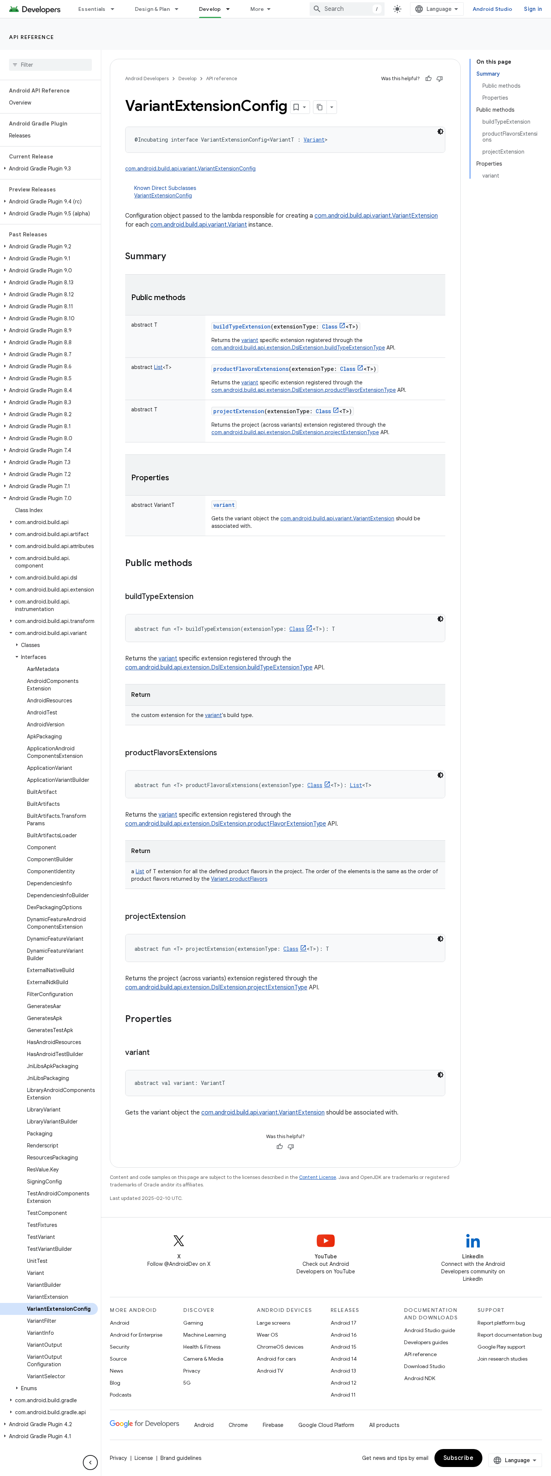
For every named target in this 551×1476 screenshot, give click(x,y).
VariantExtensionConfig (163, 195)
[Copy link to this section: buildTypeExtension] (200, 597)
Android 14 (344, 1358)
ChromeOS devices (280, 1346)
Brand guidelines (180, 1458)
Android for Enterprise (136, 1334)
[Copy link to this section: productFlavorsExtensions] (224, 753)
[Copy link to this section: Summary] (173, 256)
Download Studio (424, 1366)
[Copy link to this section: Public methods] (193, 298)
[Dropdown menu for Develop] (231, 9)
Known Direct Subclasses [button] (165, 192)
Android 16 (344, 1334)
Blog (115, 1382)
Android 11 (343, 1394)
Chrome (238, 1425)
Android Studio (492, 9)
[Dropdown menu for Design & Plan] (180, 9)
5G (187, 1382)
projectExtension (238, 411)
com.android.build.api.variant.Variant (198, 225)
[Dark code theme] (440, 131)
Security (119, 1346)
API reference (31, 37)
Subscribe (458, 1458)
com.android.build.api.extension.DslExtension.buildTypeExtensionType (298, 347)
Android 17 (343, 1322)
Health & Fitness (201, 1346)
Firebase (273, 1425)
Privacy (191, 1370)
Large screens (273, 1322)
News (116, 1370)
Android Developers (147, 78)
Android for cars (276, 1358)
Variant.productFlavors (239, 878)
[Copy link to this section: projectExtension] (193, 917)
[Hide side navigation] (90, 1462)
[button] (49, 169)
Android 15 (343, 1346)
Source (118, 1358)
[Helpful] (428, 78)
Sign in (533, 9)
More (257, 9)
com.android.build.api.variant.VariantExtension (376, 216)
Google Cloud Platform (326, 1425)
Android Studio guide (429, 1330)
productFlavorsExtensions (251, 368)
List (140, 871)
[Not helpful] (439, 78)
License (144, 1458)
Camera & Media (203, 1358)
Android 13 (343, 1370)
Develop (210, 9)
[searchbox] (50, 65)
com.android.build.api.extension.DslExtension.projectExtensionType (295, 432)
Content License (317, 1177)
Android (119, 1322)
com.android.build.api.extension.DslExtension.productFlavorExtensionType (303, 390)
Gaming (193, 1322)
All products (384, 1425)
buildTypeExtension (242, 326)
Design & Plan (152, 9)
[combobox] (347, 9)
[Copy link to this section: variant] (157, 1053)
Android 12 (343, 1382)
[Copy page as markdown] (320, 107)
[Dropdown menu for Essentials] (116, 9)
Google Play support (501, 1346)
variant (249, 340)
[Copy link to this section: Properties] (176, 478)
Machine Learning (204, 1334)
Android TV (270, 1370)
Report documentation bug (510, 1334)
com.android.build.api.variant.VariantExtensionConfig (190, 168)
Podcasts (120, 1394)
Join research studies (502, 1358)
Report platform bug (501, 1322)
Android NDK (419, 1378)
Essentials (92, 9)
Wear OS (267, 1334)
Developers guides (426, 1342)
